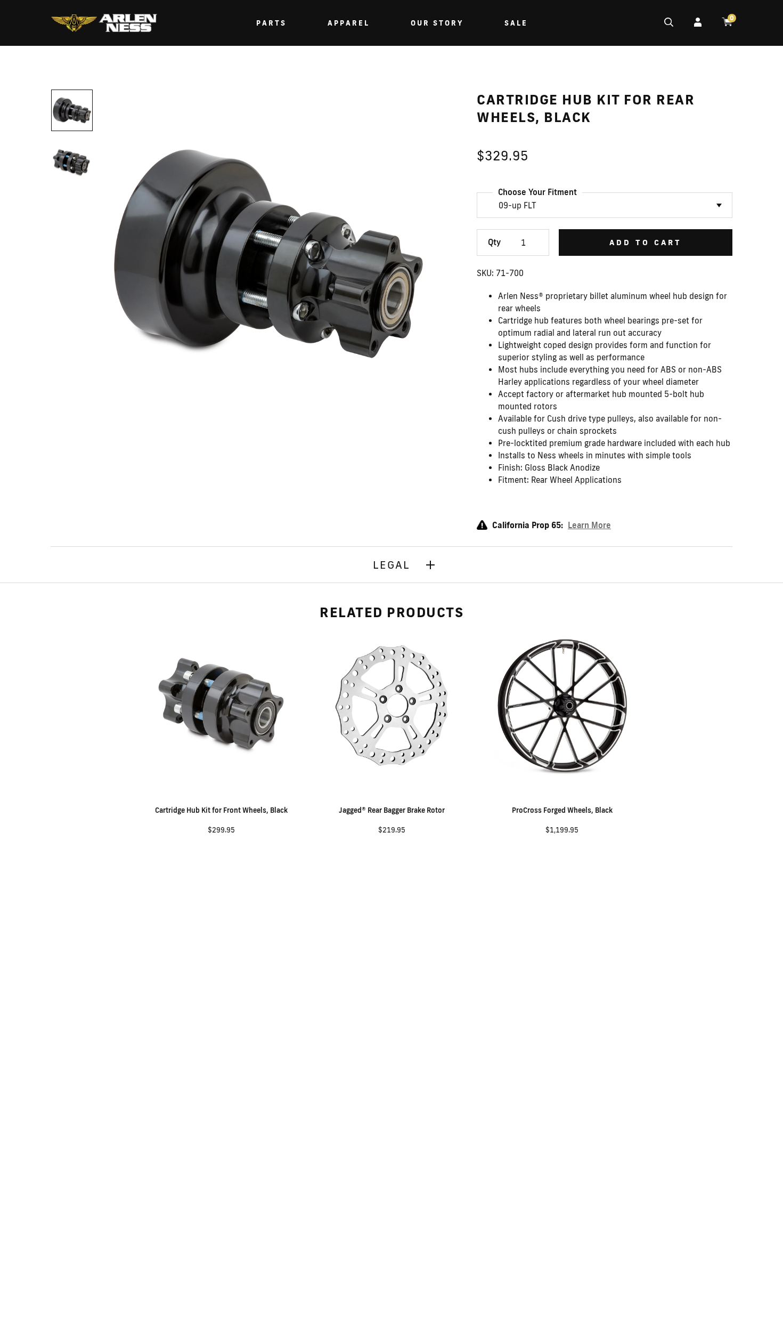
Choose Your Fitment (537, 192)
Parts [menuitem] (271, 23)
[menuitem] (104, 24)
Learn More (589, 525)
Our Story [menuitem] (437, 23)
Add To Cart (645, 242)
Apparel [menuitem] (349, 23)
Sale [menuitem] (516, 23)
